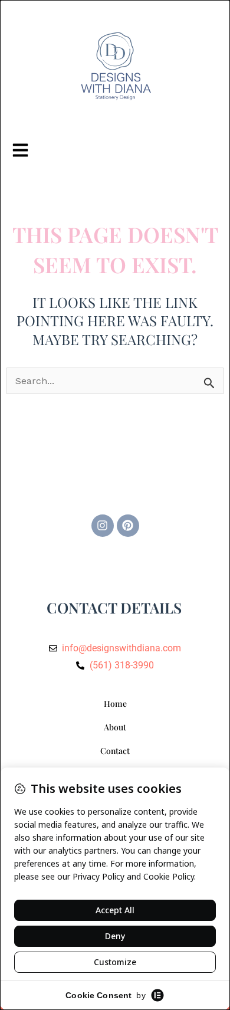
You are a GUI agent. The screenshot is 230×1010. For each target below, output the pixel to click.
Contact (115, 750)
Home (115, 703)
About (115, 727)
